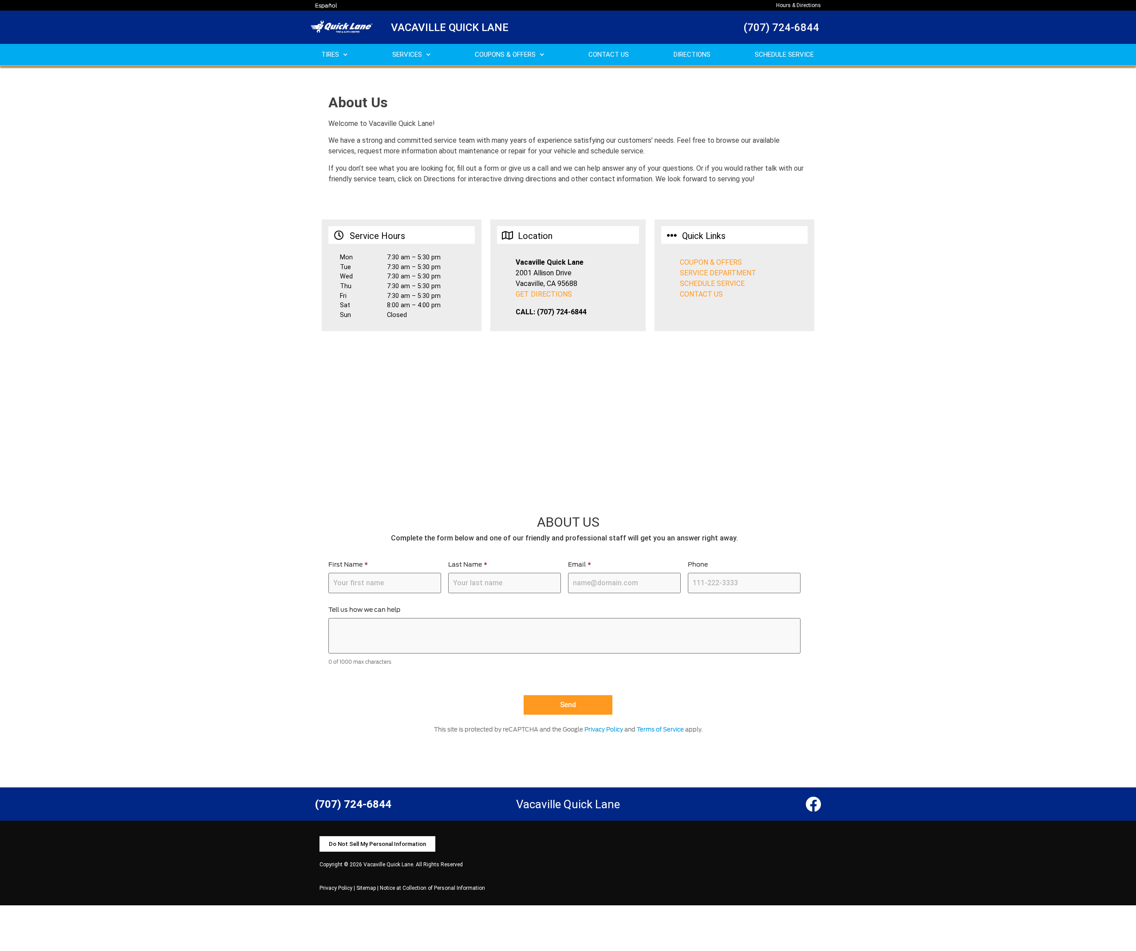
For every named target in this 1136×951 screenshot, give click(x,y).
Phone (698, 564)
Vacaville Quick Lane (450, 27)
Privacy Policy (603, 729)
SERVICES (407, 55)
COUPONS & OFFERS (505, 55)
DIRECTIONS (692, 55)
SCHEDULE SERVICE (784, 55)
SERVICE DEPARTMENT (718, 273)
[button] (377, 844)
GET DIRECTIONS (544, 294)
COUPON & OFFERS (711, 262)
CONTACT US (608, 55)
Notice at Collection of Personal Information (432, 888)
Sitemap (366, 888)
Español (326, 5)
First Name (348, 564)
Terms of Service (660, 729)
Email (579, 564)
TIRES (330, 55)
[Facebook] (813, 804)
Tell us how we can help (364, 609)
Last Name (467, 564)
